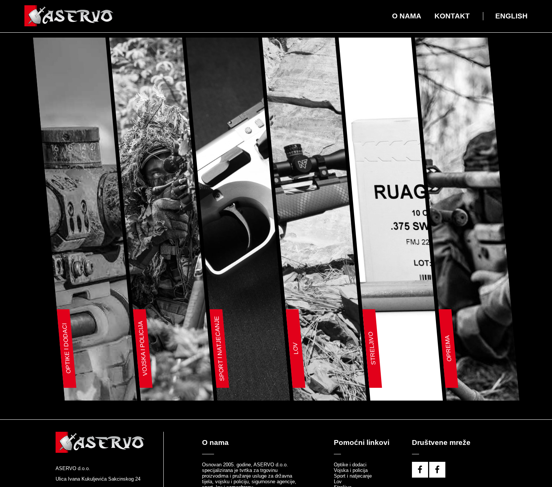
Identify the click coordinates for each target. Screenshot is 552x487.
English (511, 16)
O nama (406, 16)
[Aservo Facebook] (420, 473)
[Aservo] (71, 16)
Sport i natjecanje (353, 478)
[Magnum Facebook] (437, 473)
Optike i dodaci (350, 467)
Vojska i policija (351, 472)
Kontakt (452, 16)
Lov (338, 484)
